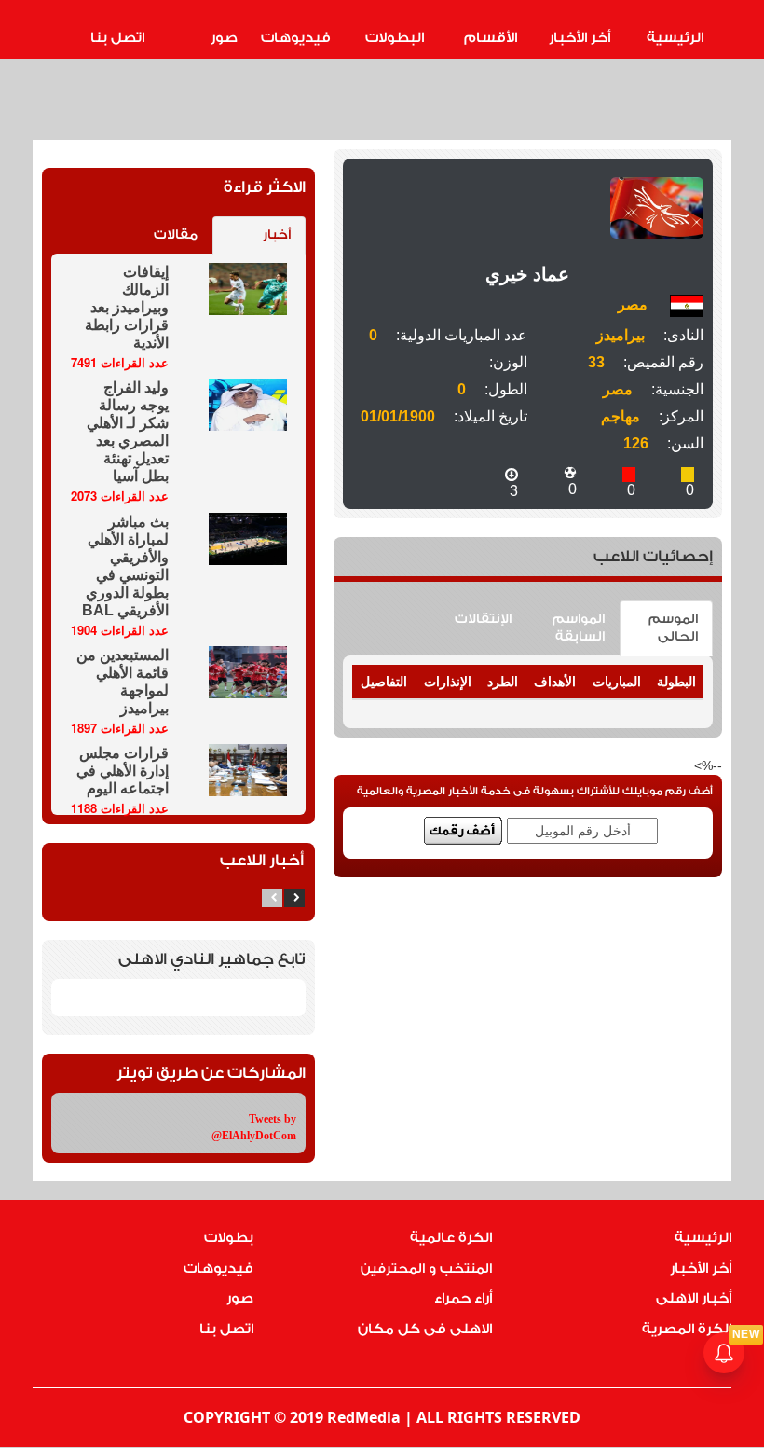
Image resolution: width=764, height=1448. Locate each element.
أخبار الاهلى (693, 1298)
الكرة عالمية (451, 1238)
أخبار (277, 235)
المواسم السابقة (579, 628)
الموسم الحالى (673, 628)
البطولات (394, 38)
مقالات (176, 235)
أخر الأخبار (579, 38)
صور (224, 38)
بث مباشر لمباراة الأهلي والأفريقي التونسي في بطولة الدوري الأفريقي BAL (125, 566)
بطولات (228, 1238)
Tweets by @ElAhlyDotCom (253, 1126)
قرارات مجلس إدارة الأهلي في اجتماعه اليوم (122, 770)
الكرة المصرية (686, 1329)
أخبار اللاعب (262, 860)
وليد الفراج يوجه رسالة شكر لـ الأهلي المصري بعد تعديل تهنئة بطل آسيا (128, 431)
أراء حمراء (463, 1298)
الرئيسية (675, 38)
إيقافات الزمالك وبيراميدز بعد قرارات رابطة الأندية (127, 307)
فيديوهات (296, 38)
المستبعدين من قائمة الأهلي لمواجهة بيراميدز (122, 681)
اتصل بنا (117, 38)
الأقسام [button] (490, 38)
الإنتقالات (483, 619)
